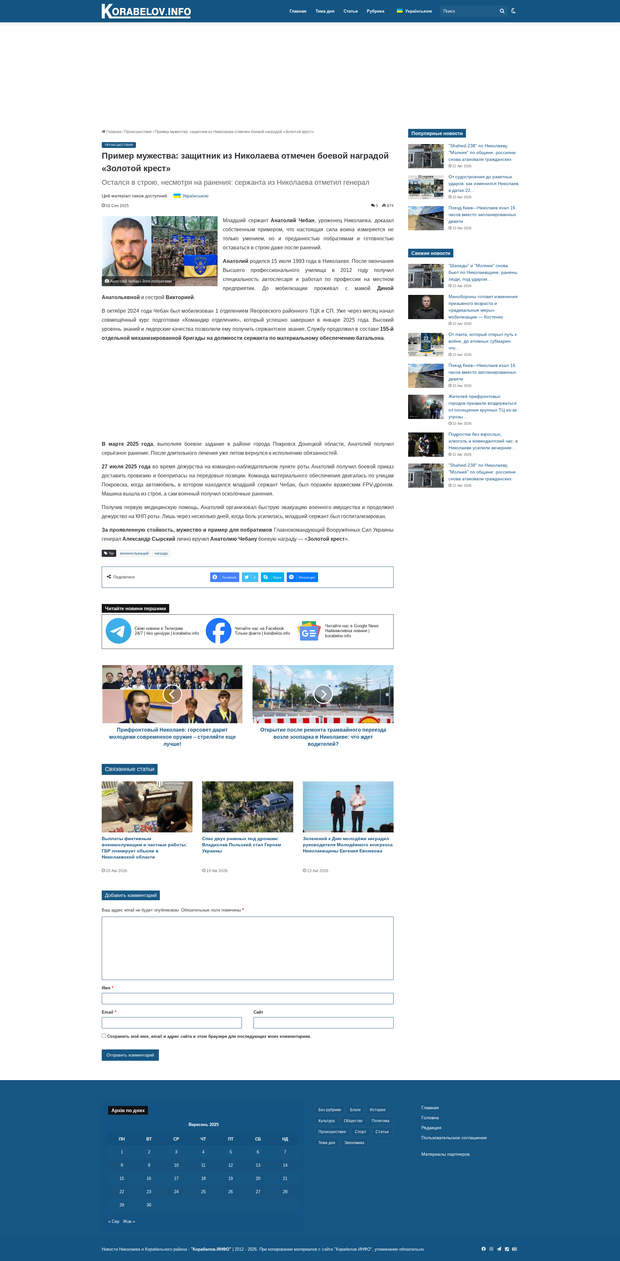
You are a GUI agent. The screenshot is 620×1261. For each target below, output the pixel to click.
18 (203, 1178)
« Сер (113, 1221)
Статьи (351, 11)
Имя (107, 987)
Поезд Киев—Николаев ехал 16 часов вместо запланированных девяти (482, 214)
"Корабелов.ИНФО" (211, 1249)
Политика (380, 1121)
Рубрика (375, 11)
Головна (430, 1117)
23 (149, 1191)
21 (285, 1178)
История (378, 1110)
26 (230, 1191)
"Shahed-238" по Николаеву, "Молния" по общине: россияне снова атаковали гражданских (482, 152)
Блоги (355, 1110)
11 (203, 1165)
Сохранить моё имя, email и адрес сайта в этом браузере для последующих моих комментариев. (209, 1036)
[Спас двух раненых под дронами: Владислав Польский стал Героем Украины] (247, 807)
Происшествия (138, 132)
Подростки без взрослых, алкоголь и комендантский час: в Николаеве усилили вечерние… (483, 441)
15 (121, 1178)
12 (230, 1165)
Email (109, 1012)
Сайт (258, 1012)
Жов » (129, 1221)
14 (285, 1165)
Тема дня (325, 11)
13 (258, 1165)
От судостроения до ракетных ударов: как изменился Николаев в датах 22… (483, 183)
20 (258, 1178)
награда (161, 553)
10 (176, 1165)
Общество (353, 1121)
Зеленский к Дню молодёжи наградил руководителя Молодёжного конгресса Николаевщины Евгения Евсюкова (348, 844)
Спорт (361, 1132)
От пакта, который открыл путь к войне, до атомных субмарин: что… (483, 341)
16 (149, 1178)
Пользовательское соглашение (454, 1137)
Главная (298, 11)
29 (121, 1205)
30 (149, 1205)
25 (203, 1191)
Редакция (431, 1127)
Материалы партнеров (445, 1154)
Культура (326, 1121)
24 (176, 1191)
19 (230, 1178)
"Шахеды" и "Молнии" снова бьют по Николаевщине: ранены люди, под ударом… (483, 272)
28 (285, 1191)
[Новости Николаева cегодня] (146, 11)
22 (121, 1191)
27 (258, 1191)
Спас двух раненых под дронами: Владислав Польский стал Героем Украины (241, 844)
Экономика (354, 1143)
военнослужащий (134, 553)
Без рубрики (329, 1110)
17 (176, 1178)
